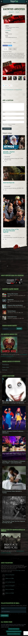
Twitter (10, 45)
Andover (10, 12)
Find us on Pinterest (9, 589)
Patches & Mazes (5, 367)
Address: (7, 25)
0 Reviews (17, 12)
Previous (3, 78)
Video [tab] (14, 49)
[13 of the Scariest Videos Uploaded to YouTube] (14, 489)
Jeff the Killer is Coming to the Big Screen (13, 402)
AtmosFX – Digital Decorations (9, 152)
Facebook (5, 45)
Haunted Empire (11, 311)
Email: (6, 35)
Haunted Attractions (10, 89)
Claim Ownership (7, 42)
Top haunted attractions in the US (14, 631)
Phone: (6, 32)
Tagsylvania (10, 299)
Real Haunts (4, 369)
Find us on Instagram (9, 585)
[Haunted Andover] (14, 68)
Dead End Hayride (8, 182)
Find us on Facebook (9, 574)
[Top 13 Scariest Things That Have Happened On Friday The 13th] (14, 519)
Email (4, 116)
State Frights (18, 570)
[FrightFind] (14, 1)
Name (4, 112)
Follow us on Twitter (9, 578)
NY (13, 12)
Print (14, 42)
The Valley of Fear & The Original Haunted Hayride (11, 231)
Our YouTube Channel (10, 582)
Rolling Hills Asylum (12, 293)
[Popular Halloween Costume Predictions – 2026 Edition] (14, 429)
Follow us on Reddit (9, 593)
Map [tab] (10, 49)
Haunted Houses (19, 89)
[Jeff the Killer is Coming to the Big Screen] (14, 401)
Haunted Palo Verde (24, 94)
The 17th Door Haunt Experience (4, 94)
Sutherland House (12, 316)
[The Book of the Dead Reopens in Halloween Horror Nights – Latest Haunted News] (14, 459)
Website (4, 120)
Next (24, 78)
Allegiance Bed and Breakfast (15, 305)
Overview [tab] (5, 49)
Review (4, 102)
